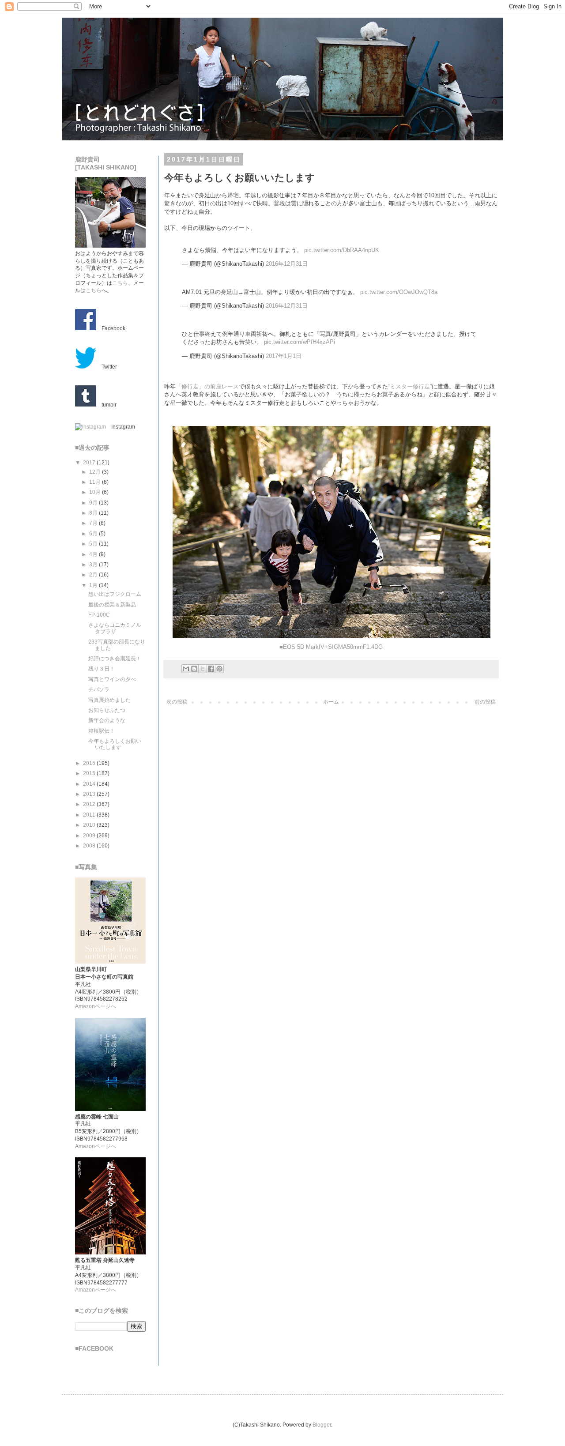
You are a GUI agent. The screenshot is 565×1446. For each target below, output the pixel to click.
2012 (90, 804)
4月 (94, 554)
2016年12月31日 (287, 263)
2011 (90, 815)
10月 (95, 492)
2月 (94, 575)
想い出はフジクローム (114, 594)
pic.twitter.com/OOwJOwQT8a (398, 292)
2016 (90, 763)
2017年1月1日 (283, 356)
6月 (94, 534)
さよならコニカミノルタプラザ (114, 628)
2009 (90, 835)
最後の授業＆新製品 (112, 605)
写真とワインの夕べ (112, 679)
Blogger (322, 1425)
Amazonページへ (95, 1006)
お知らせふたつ (106, 710)
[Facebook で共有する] (211, 668)
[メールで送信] (185, 668)
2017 (90, 462)
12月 (95, 472)
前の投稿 (485, 702)
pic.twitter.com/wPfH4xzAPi (299, 342)
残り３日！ (101, 669)
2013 (90, 794)
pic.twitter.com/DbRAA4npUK (341, 250)
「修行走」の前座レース (207, 386)
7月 (94, 523)
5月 (94, 544)
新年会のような (106, 720)
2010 (90, 825)
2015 (90, 773)
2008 (90, 846)
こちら (120, 283)
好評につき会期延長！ (114, 658)
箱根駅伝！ (101, 731)
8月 (94, 513)
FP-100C (99, 615)
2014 (90, 784)
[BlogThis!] (194, 668)
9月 (94, 503)
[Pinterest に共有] (219, 668)
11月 (95, 482)
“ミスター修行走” (410, 386)
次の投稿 (177, 702)
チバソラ (98, 689)
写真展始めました (109, 700)
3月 (94, 564)
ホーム (331, 702)
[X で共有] (202, 668)
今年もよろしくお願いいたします (114, 744)
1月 (94, 585)
